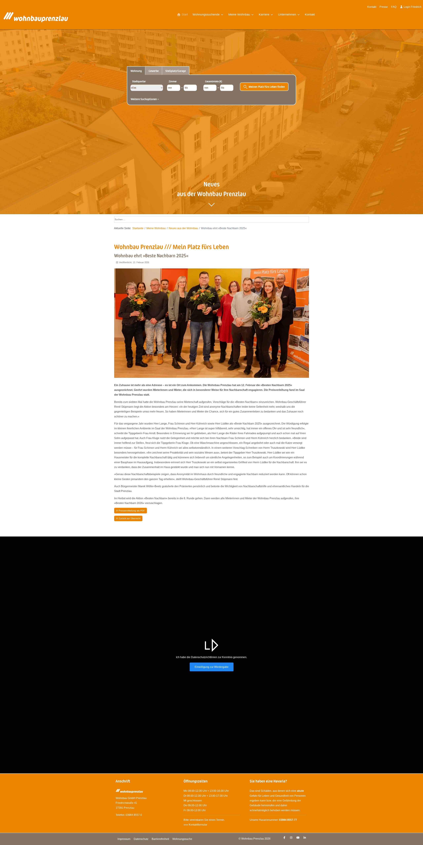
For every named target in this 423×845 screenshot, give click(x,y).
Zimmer (173, 81)
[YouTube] (298, 837)
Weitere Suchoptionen (144, 99)
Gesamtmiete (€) (213, 81)
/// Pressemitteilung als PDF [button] (130, 510)
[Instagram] (291, 837)
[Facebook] (284, 837)
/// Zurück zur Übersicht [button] (128, 518)
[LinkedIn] (304, 837)
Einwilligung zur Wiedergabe (212, 667)
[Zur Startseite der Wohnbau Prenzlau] (36, 18)
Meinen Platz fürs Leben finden (267, 87)
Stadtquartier (139, 81)
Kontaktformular (198, 824)
